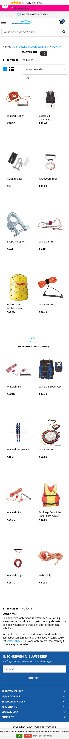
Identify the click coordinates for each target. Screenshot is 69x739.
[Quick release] (18, 161)
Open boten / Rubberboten (27, 46)
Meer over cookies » (43, 736)
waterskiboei (14, 641)
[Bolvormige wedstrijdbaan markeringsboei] (18, 287)
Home (6, 46)
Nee (28, 736)
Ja (19, 736)
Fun (47, 46)
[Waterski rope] (18, 558)
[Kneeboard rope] (50, 161)
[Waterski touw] (18, 98)
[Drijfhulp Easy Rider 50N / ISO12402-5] (50, 495)
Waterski (57, 46)
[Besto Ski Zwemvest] (50, 98)
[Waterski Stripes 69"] (18, 432)
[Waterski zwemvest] (50, 369)
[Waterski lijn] (50, 224)
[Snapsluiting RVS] (18, 224)
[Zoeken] (64, 32)
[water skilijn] (50, 558)
